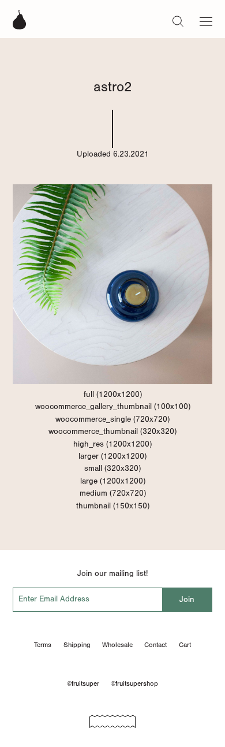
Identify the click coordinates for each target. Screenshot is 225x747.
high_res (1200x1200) (112, 444)
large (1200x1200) (112, 481)
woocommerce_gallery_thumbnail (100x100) (112, 406)
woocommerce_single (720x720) (112, 419)
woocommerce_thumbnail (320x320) (112, 431)
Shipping (77, 645)
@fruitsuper (83, 683)
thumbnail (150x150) (112, 506)
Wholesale (117, 645)
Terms (42, 645)
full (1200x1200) (113, 394)
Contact (155, 645)
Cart (185, 645)
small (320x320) (112, 468)
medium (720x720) (113, 493)
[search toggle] (178, 21)
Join (186, 599)
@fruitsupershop (134, 683)
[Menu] (206, 19)
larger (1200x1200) (112, 456)
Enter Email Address (53, 599)
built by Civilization (112, 717)
